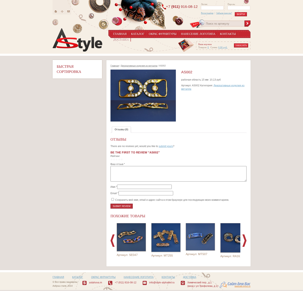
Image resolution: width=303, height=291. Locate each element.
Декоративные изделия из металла (139, 65)
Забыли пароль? (224, 13)
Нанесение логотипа (198, 34)
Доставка (121, 39)
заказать (241, 45)
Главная (56, 11)
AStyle (77, 40)
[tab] (121, 129)
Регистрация (207, 13)
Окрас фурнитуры (162, 34)
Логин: (204, 4)
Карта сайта (62, 11)
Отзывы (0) (121, 129)
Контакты (228, 34)
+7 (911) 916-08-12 (125, 282)
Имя (112, 186)
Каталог (137, 34)
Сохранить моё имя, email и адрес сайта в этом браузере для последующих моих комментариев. (172, 199)
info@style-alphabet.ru (162, 282)
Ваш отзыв (117, 164)
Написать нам (68, 11)
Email (113, 193)
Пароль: (231, 4)
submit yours (166, 146)
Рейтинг (115, 156)
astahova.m (95, 282)
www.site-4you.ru (242, 286)
